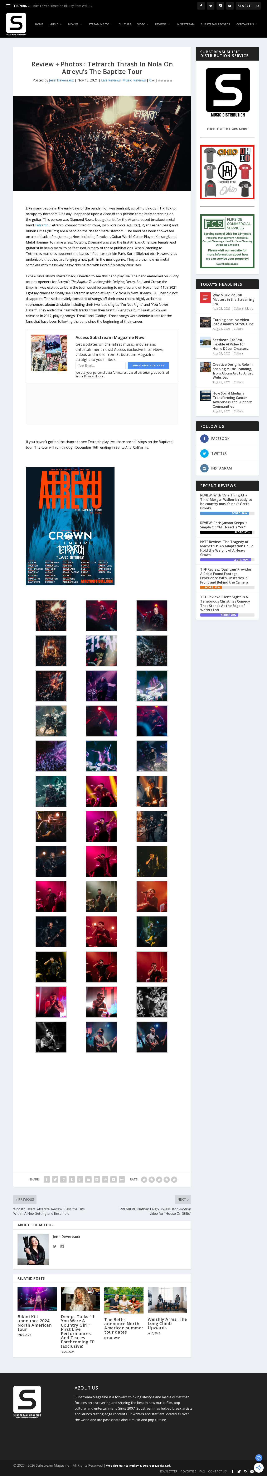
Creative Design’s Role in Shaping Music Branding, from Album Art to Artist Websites (233, 371)
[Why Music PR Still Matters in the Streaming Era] (205, 297)
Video (141, 24)
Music (53, 24)
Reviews (160, 24)
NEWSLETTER (168, 1471)
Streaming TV (98, 24)
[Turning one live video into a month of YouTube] (205, 322)
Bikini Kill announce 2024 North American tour (35, 1323)
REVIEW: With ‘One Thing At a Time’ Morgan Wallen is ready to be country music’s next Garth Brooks (226, 501)
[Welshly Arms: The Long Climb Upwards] (167, 1300)
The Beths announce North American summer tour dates (123, 1326)
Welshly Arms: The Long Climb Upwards (167, 1323)
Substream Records (215, 24)
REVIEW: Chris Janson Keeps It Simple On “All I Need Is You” (223, 524)
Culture (125, 24)
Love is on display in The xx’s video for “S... (60, 6)
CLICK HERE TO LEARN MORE (227, 129)
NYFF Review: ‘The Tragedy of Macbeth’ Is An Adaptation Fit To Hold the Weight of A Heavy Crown (226, 548)
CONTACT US (217, 1471)
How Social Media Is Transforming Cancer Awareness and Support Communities (232, 400)
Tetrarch (41, 225)
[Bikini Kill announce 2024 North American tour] (37, 1299)
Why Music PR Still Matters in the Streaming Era (233, 299)
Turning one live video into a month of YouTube (233, 321)
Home (39, 24)
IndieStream (185, 24)
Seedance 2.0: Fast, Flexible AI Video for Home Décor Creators (230, 344)
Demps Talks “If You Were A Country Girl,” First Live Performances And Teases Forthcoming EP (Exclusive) (78, 1331)
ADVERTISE (188, 1471)
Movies (73, 24)
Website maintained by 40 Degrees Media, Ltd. (138, 1465)
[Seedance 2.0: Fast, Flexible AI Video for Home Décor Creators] (205, 342)
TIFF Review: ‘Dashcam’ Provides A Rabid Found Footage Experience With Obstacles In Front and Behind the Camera (226, 576)
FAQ (202, 1471)
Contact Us (245, 24)
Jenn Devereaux (61, 80)
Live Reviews (111, 80)
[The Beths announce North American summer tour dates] (124, 1300)
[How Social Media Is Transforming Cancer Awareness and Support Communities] (205, 396)
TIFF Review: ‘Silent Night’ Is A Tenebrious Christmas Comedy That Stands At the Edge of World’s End (225, 603)
